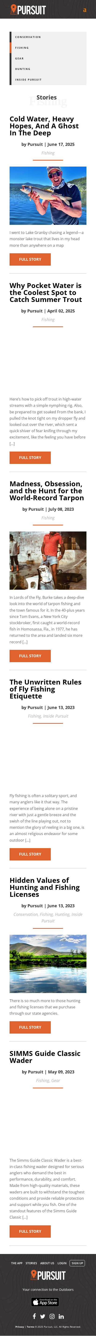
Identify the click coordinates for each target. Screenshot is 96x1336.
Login (62, 1263)
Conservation (28, 37)
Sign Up (77, 1263)
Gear (19, 58)
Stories (31, 1263)
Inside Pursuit (28, 79)
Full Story (30, 259)
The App (16, 1263)
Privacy (19, 1326)
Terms (30, 1326)
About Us (47, 1263)
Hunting (23, 69)
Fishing (22, 47)
